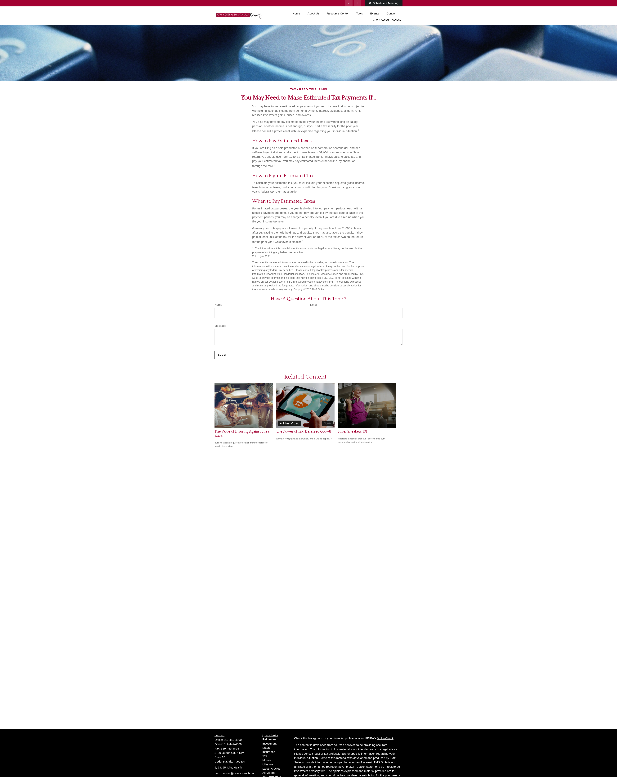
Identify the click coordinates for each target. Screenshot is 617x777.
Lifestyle (267, 764)
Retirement (269, 739)
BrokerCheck (385, 738)
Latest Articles (271, 768)
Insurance (268, 752)
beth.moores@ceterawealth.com (235, 773)
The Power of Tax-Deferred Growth (304, 431)
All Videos (268, 772)
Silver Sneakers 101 (352, 431)
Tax (264, 756)
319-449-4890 (233, 739)
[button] (296, 13)
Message (220, 325)
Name (218, 304)
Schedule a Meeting (385, 3)
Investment (269, 743)
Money (266, 760)
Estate (266, 747)
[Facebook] (357, 3)
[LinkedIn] (349, 3)
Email (313, 304)
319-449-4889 (233, 744)
